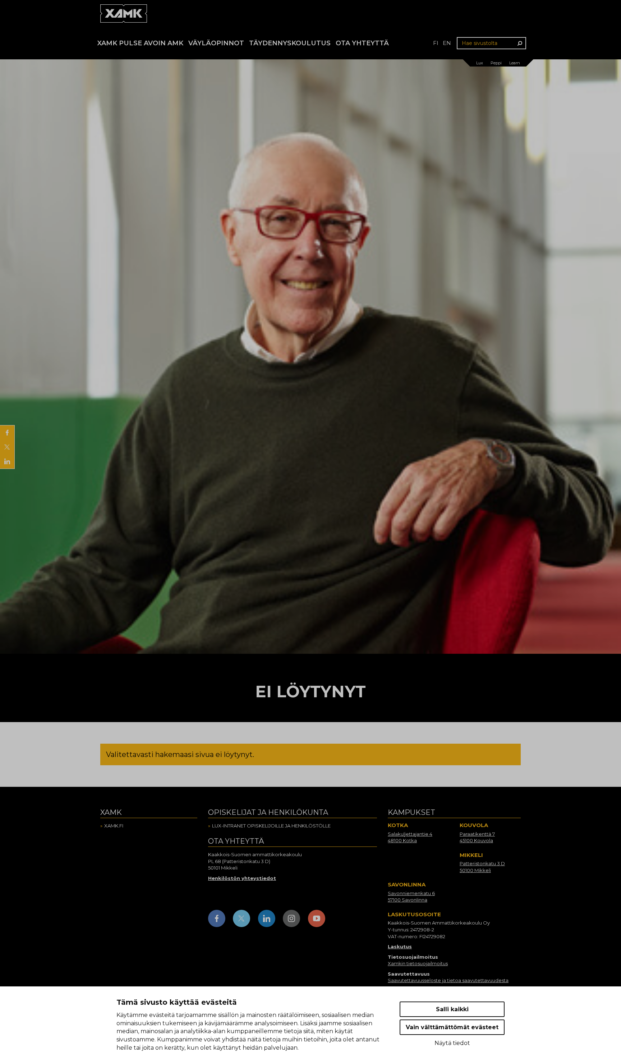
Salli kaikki (452, 1009)
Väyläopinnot (216, 43)
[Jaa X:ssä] (7, 447)
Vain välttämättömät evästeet (452, 1027)
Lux (479, 62)
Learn (514, 62)
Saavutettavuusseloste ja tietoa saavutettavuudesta (448, 980)
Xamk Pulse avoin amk (140, 43)
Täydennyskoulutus (290, 43)
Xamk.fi (113, 826)
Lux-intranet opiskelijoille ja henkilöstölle (271, 826)
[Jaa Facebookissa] (7, 432)
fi (435, 43)
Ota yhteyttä (362, 43)
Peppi (496, 62)
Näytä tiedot (452, 1043)
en (447, 43)
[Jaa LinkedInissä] (7, 461)
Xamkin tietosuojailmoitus (418, 963)
